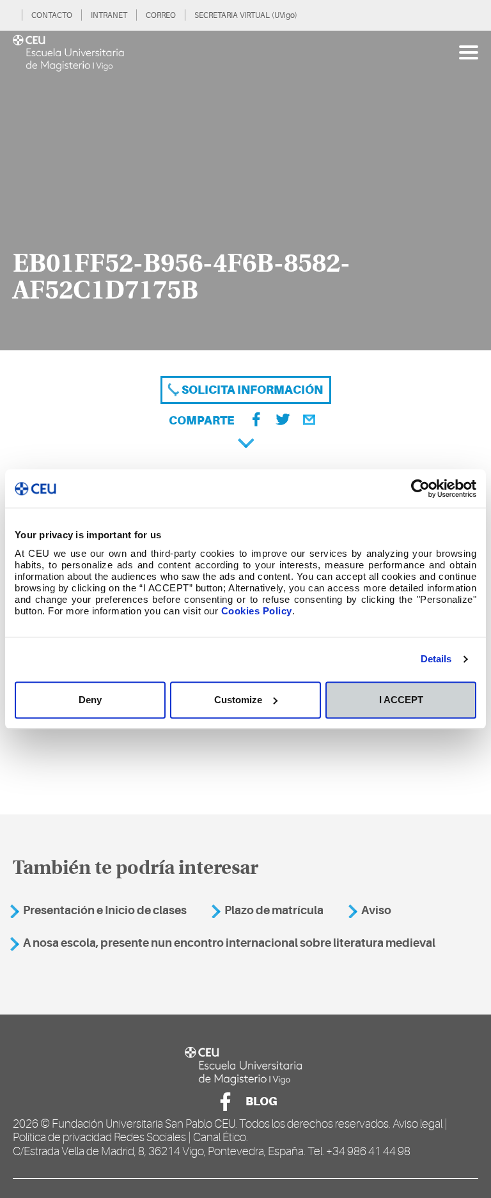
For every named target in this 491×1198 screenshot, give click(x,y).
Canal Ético (219, 1137)
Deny (90, 699)
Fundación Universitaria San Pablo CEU (143, 1123)
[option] (245, 190)
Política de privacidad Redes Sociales (99, 1137)
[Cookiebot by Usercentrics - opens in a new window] (420, 488)
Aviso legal (417, 1123)
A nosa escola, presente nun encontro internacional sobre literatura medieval (229, 943)
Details (436, 658)
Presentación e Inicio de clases (105, 910)
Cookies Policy (256, 610)
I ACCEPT (401, 699)
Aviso (376, 910)
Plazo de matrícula (273, 910)
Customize (238, 699)
